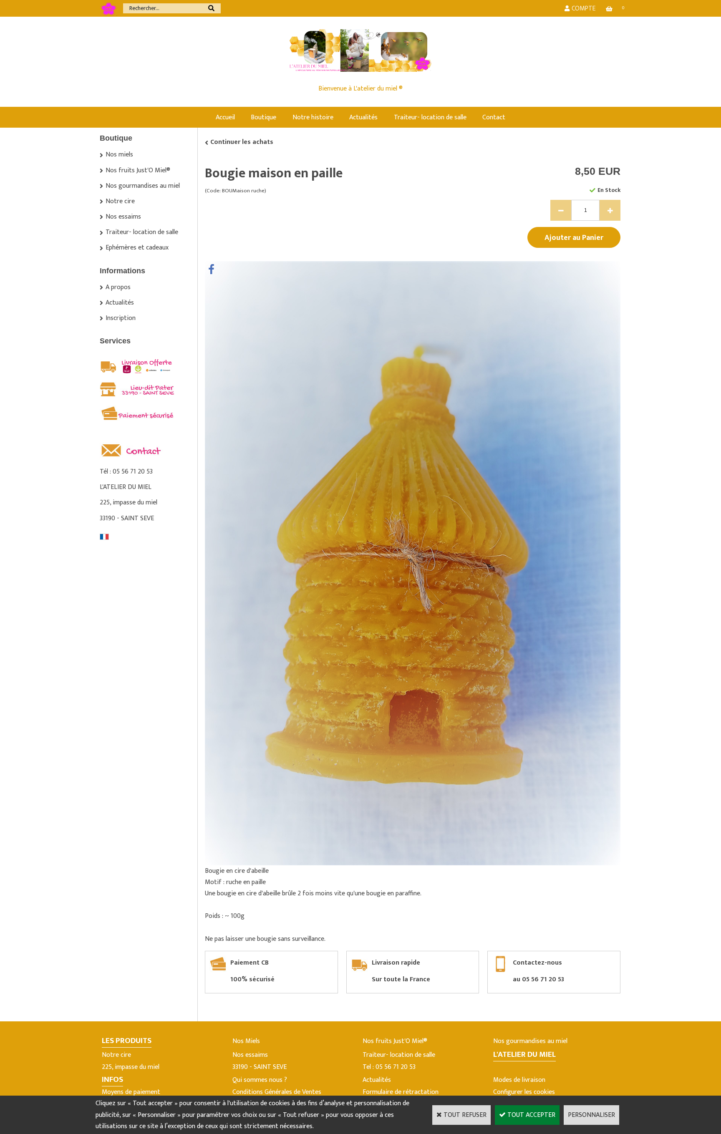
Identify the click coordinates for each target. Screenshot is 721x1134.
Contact (493, 117)
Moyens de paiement (131, 1092)
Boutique (263, 117)
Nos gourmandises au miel (143, 186)
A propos (118, 287)
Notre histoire (312, 117)
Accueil (225, 117)
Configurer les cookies (524, 1092)
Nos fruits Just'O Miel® (138, 170)
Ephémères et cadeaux (137, 247)
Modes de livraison (519, 1080)
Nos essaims (123, 216)
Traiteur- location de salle (430, 117)
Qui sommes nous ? (259, 1080)
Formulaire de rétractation (401, 1092)
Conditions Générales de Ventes (276, 1092)
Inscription (121, 318)
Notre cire (120, 201)
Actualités (363, 117)
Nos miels (119, 154)
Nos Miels (246, 1041)
